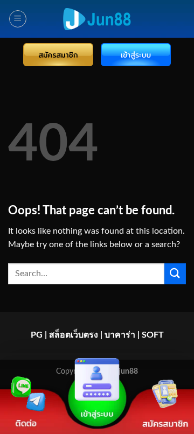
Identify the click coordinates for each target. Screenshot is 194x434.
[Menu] (17, 18)
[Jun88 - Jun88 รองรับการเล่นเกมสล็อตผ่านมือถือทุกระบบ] (97, 19)
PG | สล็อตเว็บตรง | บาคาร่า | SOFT (97, 335)
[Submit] (175, 273)
